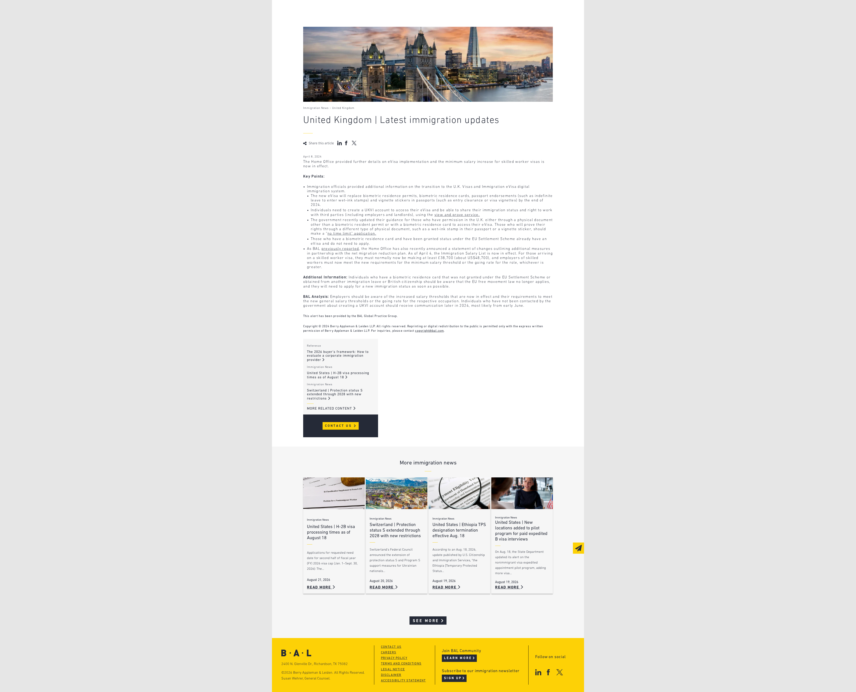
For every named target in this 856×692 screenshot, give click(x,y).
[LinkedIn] (538, 672)
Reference (314, 346)
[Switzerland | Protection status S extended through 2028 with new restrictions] (397, 493)
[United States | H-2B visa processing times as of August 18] (334, 493)
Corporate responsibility (345, 19)
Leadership (331, 10)
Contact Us (339, 426)
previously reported (340, 249)
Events (394, 27)
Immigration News (316, 108)
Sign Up (453, 678)
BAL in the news (337, 27)
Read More (319, 587)
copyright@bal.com (429, 330)
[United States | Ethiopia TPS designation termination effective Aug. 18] (459, 493)
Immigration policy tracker (416, 19)
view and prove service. (457, 215)
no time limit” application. (351, 234)
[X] (559, 672)
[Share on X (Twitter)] (354, 143)
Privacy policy (394, 658)
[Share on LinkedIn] (339, 143)
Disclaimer (391, 675)
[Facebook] (548, 672)
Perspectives (401, 10)
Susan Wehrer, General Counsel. (305, 678)
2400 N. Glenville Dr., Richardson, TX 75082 (314, 664)
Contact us (391, 647)
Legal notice (393, 669)
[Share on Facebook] (346, 143)
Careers (328, 36)
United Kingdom (343, 108)
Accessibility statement (403, 680)
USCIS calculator (405, 36)
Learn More (458, 658)
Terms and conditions (401, 663)
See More (426, 621)
